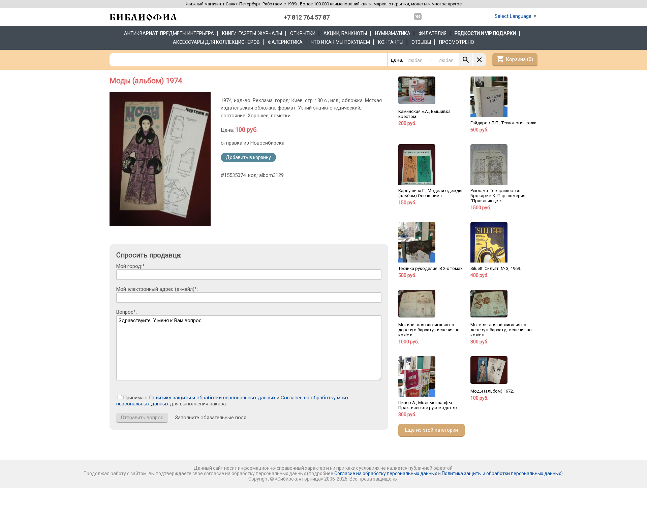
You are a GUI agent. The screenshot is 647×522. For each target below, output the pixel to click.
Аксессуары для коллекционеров (216, 42)
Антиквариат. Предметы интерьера (169, 33)
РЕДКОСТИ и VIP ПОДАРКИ (485, 33)
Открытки (302, 33)
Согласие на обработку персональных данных (385, 473)
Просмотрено (456, 42)
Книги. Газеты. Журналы (252, 33)
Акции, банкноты (345, 33)
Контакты (390, 42)
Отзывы (421, 42)
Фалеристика (285, 42)
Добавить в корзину (248, 157)
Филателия (432, 33)
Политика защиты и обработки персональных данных (501, 473)
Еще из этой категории (431, 430)
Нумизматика (392, 33)
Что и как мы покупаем (340, 42)
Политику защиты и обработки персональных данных (212, 398)
